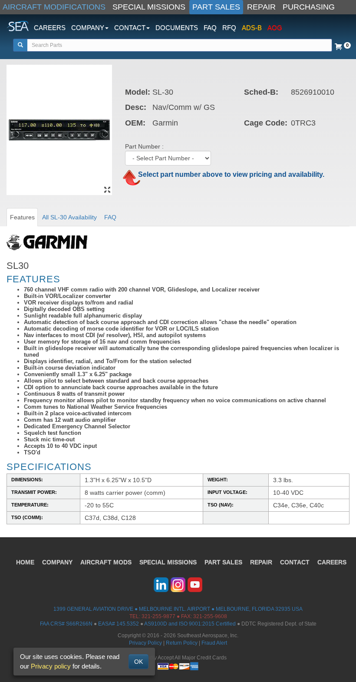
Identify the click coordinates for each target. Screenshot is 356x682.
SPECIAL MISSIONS (148, 7)
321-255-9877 (158, 616)
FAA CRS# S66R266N (66, 624)
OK (138, 661)
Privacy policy (51, 666)
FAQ (210, 27)
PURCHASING (309, 7)
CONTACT (295, 562)
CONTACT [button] (129, 27)
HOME (25, 562)
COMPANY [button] (87, 27)
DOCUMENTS (176, 27)
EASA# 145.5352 (118, 624)
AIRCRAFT (106, 562)
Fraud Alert (214, 643)
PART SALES (216, 7)
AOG (274, 27)
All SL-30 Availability (69, 217)
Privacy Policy (145, 643)
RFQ (229, 27)
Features (22, 217)
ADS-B (252, 27)
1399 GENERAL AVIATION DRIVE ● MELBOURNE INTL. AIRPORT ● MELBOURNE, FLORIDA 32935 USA (178, 609)
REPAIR (261, 7)
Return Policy (182, 643)
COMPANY (57, 562)
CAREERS (50, 27)
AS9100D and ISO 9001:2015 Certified (190, 624)
